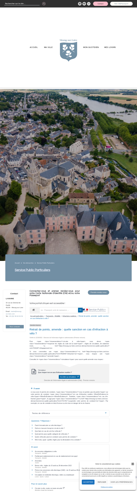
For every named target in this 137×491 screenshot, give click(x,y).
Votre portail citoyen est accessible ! (47, 303)
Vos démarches (28, 263)
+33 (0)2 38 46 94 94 (16, 316)
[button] (133, 464)
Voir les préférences (122, 482)
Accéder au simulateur (68, 377)
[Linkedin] (79, 3)
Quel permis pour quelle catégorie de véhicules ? (52, 434)
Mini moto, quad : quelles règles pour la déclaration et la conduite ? (58, 440)
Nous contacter (15, 327)
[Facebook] (84, 3)
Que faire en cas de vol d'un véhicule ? (48, 431)
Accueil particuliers (37, 316)
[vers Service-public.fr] (94, 310)
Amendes (38, 461)
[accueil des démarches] (33, 310)
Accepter (88, 482)
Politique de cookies (107, 487)
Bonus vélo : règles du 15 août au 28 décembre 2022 (53, 465)
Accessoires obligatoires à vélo (46, 451)
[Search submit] (44, 3)
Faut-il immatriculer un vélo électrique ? (48, 425)
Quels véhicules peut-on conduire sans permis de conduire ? (56, 437)
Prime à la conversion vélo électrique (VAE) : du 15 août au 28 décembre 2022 (62, 470)
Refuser (102, 482)
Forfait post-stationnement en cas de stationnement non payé (56, 456)
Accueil (17, 263)
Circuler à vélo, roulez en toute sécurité (49, 488)
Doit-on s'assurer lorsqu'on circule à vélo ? (50, 428)
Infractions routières (70, 316)
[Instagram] (88, 3)
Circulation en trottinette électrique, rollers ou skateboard (54, 475)
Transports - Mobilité (53, 316)
